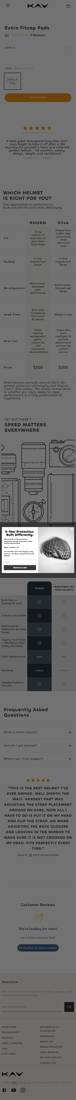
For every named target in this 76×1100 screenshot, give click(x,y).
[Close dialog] (71, 529)
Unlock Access (20, 567)
